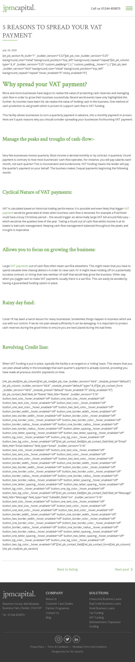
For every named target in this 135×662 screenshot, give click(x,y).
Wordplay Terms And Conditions (90, 646)
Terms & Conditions (58, 646)
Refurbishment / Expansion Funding (105, 624)
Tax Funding (96, 613)
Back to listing (67, 569)
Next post (122, 569)
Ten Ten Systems (74, 651)
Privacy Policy (37, 646)
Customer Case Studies (59, 603)
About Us (51, 599)
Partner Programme (57, 608)
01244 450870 (110, 8)
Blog (48, 617)
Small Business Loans (102, 608)
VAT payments (19, 266)
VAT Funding (96, 617)
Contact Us (52, 613)
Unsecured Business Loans (105, 599)
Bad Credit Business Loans (105, 603)
